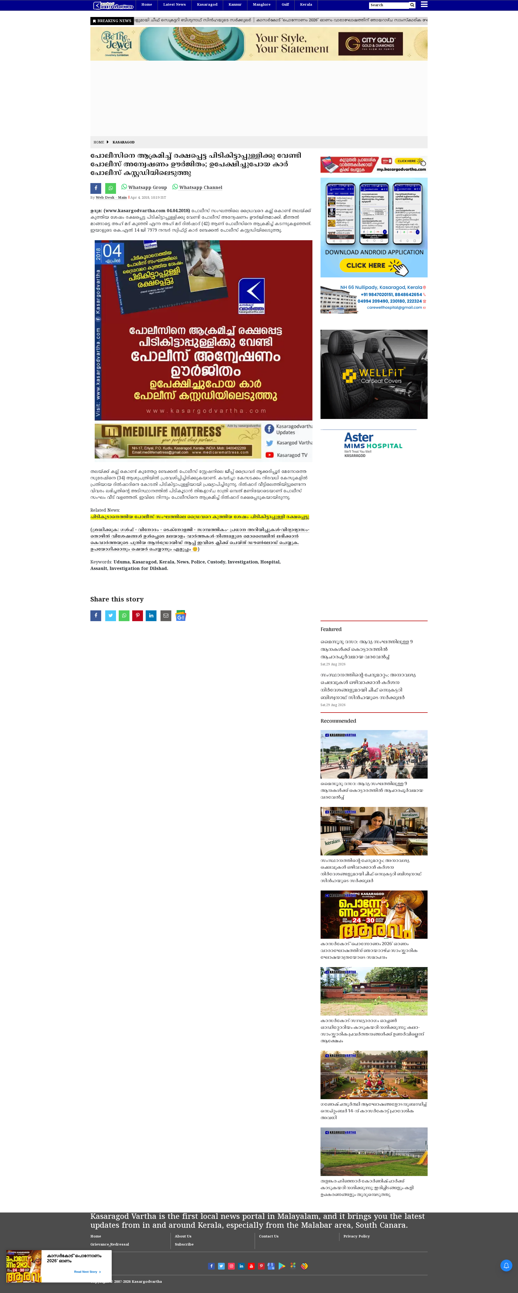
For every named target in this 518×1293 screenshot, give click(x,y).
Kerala (306, 5)
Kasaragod (207, 5)
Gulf (285, 5)
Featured (331, 629)
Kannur (235, 5)
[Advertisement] (252, 98)
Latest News (174, 5)
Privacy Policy (356, 1236)
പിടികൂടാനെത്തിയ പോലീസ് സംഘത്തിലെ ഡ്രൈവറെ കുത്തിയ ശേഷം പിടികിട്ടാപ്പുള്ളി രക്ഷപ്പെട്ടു (199, 517)
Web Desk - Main (111, 198)
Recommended (338, 721)
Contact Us (269, 1236)
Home (146, 5)
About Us (183, 1236)
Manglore (262, 5)
